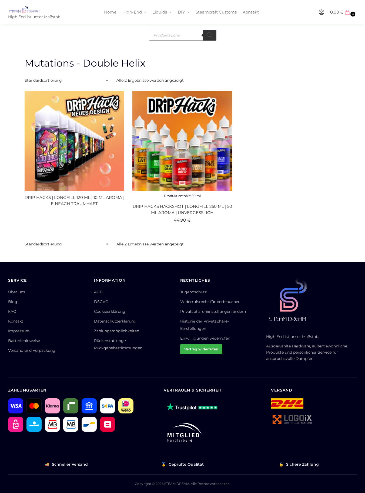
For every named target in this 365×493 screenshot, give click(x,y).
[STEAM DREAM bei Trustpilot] (192, 407)
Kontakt (15, 321)
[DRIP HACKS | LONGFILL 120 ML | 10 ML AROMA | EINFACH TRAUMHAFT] (75, 141)
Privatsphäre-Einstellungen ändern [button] (213, 311)
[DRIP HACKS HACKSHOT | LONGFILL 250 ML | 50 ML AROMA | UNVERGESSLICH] (182, 141)
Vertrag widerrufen (201, 349)
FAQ (12, 311)
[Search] (209, 35)
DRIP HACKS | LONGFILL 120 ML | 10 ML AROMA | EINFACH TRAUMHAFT (74, 200)
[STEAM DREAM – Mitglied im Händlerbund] (183, 432)
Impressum (19, 330)
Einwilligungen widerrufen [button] (205, 338)
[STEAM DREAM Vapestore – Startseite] (290, 302)
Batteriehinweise (24, 340)
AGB (98, 292)
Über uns (16, 292)
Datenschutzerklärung (115, 321)
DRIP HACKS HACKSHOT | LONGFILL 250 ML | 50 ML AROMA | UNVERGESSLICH (182, 209)
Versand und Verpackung (31, 350)
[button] (343, 12)
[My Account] (321, 12)
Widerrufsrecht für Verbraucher (210, 301)
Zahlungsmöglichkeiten (116, 330)
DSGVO (101, 301)
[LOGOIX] (292, 419)
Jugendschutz (193, 292)
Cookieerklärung (109, 311)
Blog (12, 301)
